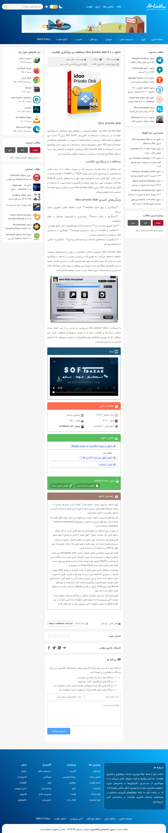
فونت (89, 6)
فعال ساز (71, 800)
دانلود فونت (62, 39)
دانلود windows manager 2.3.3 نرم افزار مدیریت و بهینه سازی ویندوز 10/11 (145, 162)
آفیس (73, 771)
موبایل (108, 39)
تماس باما (108, 6)
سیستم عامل (126, 39)
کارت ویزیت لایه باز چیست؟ (18, 205)
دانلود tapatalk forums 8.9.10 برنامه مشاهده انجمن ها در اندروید (145, 80)
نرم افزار (93, 39)
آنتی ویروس (20, 788)
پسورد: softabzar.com (70, 426)
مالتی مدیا (95, 777)
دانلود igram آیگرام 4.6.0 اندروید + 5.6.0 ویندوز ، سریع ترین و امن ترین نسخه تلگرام (145, 90)
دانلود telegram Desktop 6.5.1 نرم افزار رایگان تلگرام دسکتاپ (147, 60)
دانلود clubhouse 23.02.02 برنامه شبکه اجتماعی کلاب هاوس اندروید (147, 119)
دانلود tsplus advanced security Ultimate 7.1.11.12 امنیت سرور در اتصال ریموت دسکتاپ (23, 216)
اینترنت (96, 788)
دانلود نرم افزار (94, 818)
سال (133, 223)
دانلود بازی (110, 818)
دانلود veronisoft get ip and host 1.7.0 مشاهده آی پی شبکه (23, 236)
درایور (24, 771)
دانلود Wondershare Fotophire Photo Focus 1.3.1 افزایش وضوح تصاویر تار (22, 226)
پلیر (49, 783)
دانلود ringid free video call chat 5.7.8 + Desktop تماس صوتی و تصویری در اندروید (145, 99)
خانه (119, 6)
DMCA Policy (43, 39)
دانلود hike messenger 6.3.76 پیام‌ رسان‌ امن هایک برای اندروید (146, 109)
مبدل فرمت (94, 783)
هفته (158, 223)
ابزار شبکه (95, 794)
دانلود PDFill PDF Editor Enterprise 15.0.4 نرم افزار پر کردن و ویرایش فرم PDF (23, 177)
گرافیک (23, 783)
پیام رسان (46, 788)
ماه (145, 223)
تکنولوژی (22, 800)
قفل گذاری (113, 623)
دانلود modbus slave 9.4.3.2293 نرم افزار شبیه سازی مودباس (24, 197)
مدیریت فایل (44, 794)
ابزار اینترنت (94, 800)
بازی (97, 6)
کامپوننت (22, 777)
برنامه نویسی (69, 777)
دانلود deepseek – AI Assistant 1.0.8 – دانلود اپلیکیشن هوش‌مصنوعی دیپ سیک (24, 187)
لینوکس (47, 777)
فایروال (23, 794)
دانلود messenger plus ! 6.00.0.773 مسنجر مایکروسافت (147, 70)
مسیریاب (46, 800)
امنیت (79, 39)
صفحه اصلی (157, 39)
